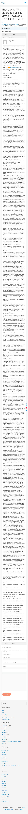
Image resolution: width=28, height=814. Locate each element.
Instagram (4, 732)
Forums (13, 24)
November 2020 (5, 796)
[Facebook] (26, 403)
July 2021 (4, 781)
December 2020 (5, 794)
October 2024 (5, 774)
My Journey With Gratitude (8, 717)
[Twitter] (26, 406)
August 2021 (4, 779)
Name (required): (6, 657)
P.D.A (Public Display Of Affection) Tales (11, 741)
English (17, 24)
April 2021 (4, 787)
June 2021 (4, 783)
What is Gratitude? (6, 719)
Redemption (4, 714)
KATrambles (4, 734)
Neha (3, 710)
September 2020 (5, 801)
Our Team (4, 739)
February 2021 (5, 792)
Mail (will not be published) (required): (10, 662)
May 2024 (4, 776)
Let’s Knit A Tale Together (7, 24)
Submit (6, 694)
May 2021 (4, 785)
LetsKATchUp (5, 737)
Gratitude (4, 730)
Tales (3, 743)
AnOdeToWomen (5, 725)
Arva (3, 712)
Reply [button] (13, 37)
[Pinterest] (26, 408)
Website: (4, 666)
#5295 (24, 37)
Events (3, 728)
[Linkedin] (26, 410)
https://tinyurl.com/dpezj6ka (15, 67)
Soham (21, 809)
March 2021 (4, 790)
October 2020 (5, 799)
